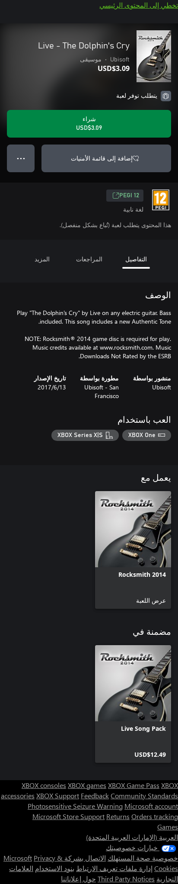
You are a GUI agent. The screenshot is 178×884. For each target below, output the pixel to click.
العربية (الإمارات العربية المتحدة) (132, 837)
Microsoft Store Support (68, 816)
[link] (133, 550)
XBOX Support (57, 795)
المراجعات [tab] (89, 259)
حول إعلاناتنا (78, 878)
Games (167, 826)
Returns (118, 816)
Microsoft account (151, 805)
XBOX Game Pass (133, 785)
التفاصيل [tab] (136, 259)
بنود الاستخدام (54, 868)
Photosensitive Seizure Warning (75, 805)
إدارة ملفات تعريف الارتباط (114, 868)
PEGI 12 (129, 196)
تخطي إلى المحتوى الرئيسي (138, 5)
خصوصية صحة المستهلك (143, 857)
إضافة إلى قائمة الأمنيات (102, 158)
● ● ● (21, 158)
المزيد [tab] (42, 259)
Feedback (95, 795)
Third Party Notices (126, 878)
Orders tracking (154, 816)
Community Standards (144, 795)
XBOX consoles (44, 785)
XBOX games (87, 785)
